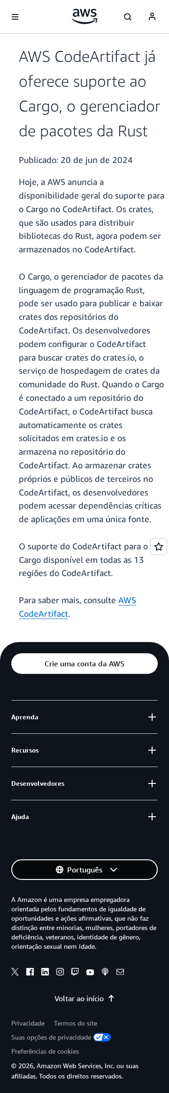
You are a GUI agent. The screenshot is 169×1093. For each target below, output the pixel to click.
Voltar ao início (79, 998)
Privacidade (28, 1023)
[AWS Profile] (152, 16)
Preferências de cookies (45, 1051)
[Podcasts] (105, 973)
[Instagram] (60, 973)
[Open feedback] (158, 546)
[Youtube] (90, 973)
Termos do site (75, 1023)
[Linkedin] (45, 973)
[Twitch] (75, 973)
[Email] (120, 973)
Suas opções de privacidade (51, 1037)
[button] (84, 663)
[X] (15, 973)
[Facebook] (30, 973)
